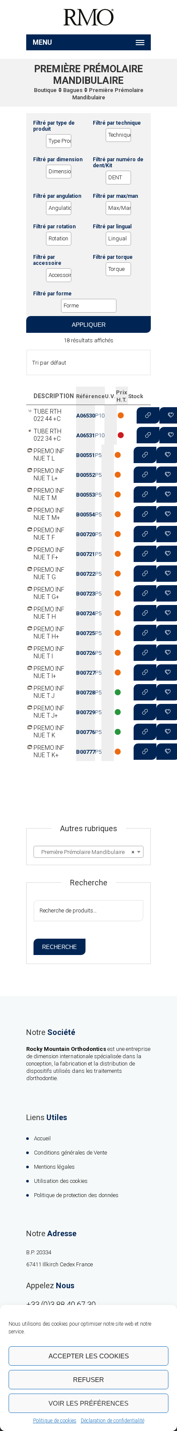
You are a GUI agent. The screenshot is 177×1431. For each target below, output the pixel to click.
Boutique (45, 90)
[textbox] (61, 141)
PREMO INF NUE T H (49, 613)
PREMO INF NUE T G (49, 573)
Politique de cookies (54, 1421)
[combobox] (88, 852)
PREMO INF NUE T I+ (49, 672)
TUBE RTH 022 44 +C (47, 415)
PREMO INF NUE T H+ (49, 633)
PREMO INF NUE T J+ (49, 712)
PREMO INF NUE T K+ (49, 751)
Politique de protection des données (76, 1195)
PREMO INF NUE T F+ (49, 554)
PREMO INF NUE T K (49, 732)
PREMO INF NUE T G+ (49, 593)
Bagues (72, 90)
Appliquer (89, 324)
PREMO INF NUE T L (49, 455)
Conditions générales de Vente (70, 1152)
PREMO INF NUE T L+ (49, 474)
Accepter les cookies (89, 1356)
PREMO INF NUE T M (49, 494)
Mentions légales (54, 1167)
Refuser (88, 1379)
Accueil (42, 1138)
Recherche (59, 947)
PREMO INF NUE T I (49, 652)
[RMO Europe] (88, 17)
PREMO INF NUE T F (49, 534)
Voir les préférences (88, 1403)
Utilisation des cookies (61, 1181)
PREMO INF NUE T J (49, 692)
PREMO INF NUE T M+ (49, 514)
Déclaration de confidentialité (112, 1421)
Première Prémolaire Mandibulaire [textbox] (85, 852)
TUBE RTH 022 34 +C (47, 435)
